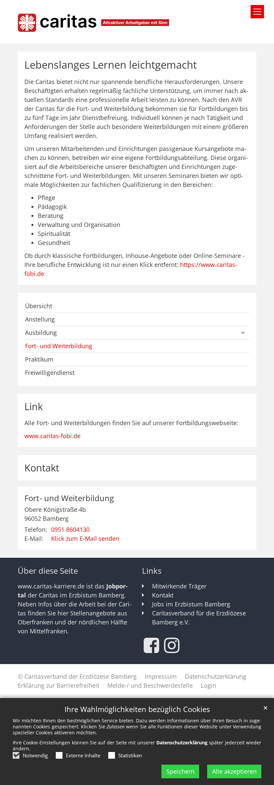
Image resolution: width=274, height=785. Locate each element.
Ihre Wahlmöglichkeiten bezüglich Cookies (137, 709)
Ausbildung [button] (41, 333)
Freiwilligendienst (50, 373)
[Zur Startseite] (137, 22)
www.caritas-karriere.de (51, 586)
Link (33, 406)
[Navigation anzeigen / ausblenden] (257, 11)
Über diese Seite (48, 571)
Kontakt (41, 468)
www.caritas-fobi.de (52, 436)
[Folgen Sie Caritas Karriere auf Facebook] (151, 645)
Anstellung (40, 319)
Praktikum (39, 359)
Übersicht (38, 306)
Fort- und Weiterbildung (58, 346)
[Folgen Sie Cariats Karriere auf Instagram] (171, 645)
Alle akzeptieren (234, 771)
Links (151, 571)
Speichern (180, 771)
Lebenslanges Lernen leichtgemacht (110, 64)
